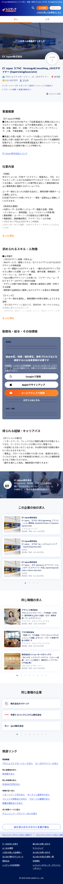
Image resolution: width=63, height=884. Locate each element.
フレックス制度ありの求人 (14, 798)
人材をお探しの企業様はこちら (49, 12)
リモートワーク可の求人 (13, 794)
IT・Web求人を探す (10, 844)
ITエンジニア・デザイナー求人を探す (19, 813)
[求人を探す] (33, 8)
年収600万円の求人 (11, 784)
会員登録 (42, 8)
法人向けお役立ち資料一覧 (43, 856)
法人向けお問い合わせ (41, 852)
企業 (47, 19)
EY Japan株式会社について (15, 153)
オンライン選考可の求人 (38, 794)
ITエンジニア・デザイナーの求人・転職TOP (17, 835)
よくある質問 (7, 848)
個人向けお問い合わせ (41, 844)
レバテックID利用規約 (22, 365)
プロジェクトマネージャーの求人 (17, 763)
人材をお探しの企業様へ (12, 852)
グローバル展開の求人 (39, 798)
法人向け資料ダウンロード (12, 856)
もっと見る (8, 235)
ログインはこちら (31, 399)
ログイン (55, 8)
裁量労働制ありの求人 (12, 803)
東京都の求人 (8, 773)
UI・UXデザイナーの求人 (46, 763)
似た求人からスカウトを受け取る (31, 827)
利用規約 (8, 365)
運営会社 (5, 861)
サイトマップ (38, 848)
